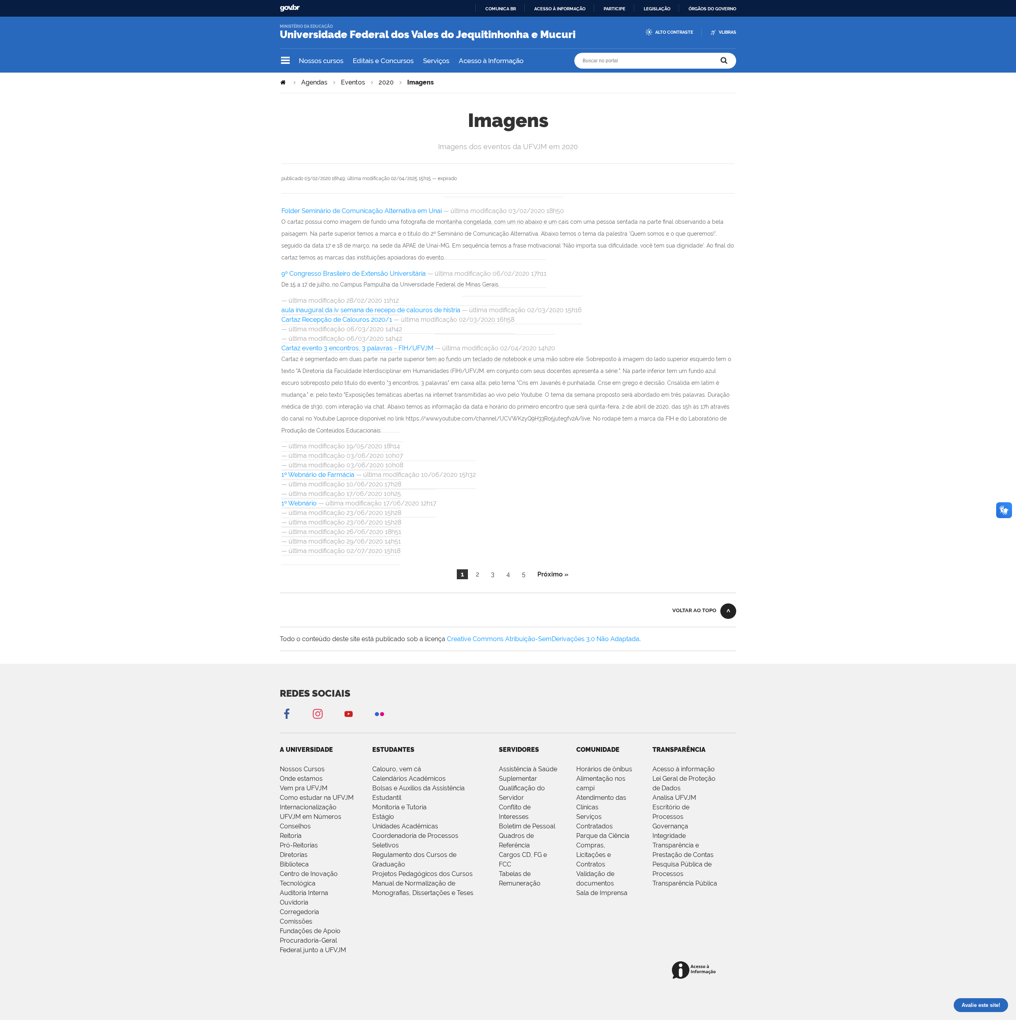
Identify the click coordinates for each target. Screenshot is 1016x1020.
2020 (386, 82)
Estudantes (393, 749)
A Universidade (306, 749)
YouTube (348, 713)
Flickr (379, 713)
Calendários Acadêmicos (409, 778)
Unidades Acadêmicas (405, 826)
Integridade (669, 835)
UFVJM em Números (310, 816)
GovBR (290, 8)
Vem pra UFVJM (303, 788)
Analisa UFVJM (674, 797)
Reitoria (291, 835)
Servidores (519, 749)
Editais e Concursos (383, 61)
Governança (670, 826)
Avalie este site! (981, 1005)
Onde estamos (301, 778)
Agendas (314, 82)
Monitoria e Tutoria (399, 807)
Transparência (679, 749)
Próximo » (552, 574)
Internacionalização (308, 807)
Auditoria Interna (304, 893)
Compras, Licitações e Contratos (593, 854)
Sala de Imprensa (601, 893)
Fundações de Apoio (310, 931)
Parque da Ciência (602, 835)
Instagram (317, 713)
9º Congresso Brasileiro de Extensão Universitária (354, 273)
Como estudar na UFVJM (317, 797)
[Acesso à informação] (695, 970)
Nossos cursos (321, 61)
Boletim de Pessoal (527, 826)
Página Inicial (284, 82)
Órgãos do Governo (712, 9)
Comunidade (598, 749)
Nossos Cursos (302, 769)
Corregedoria (299, 912)
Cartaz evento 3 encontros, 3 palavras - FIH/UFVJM (357, 348)
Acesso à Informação (491, 61)
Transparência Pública (684, 883)
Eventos (353, 82)
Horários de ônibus (604, 769)
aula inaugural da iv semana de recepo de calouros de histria (370, 310)
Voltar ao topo (694, 610)
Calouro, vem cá (396, 769)
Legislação (657, 9)
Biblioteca (294, 864)
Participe (614, 9)
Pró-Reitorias (299, 845)
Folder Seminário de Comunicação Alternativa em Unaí (362, 211)
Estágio (383, 816)
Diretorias (294, 855)
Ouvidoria (294, 902)
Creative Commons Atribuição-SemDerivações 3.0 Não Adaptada (543, 639)
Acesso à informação (559, 9)
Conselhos (295, 826)
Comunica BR (500, 9)
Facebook (286, 713)
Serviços (436, 61)
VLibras (727, 32)
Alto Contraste (674, 32)
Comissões (296, 921)
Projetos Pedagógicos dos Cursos (422, 874)
